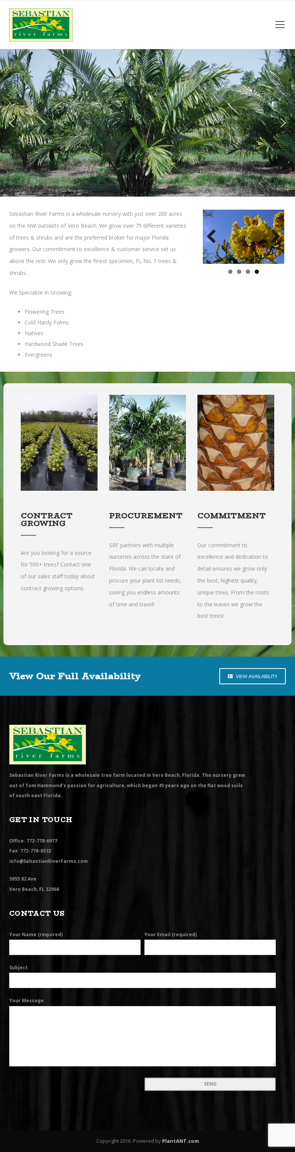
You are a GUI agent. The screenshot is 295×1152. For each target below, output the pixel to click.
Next (272, 237)
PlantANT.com (180, 1140)
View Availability (256, 676)
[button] (12, 123)
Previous (214, 237)
